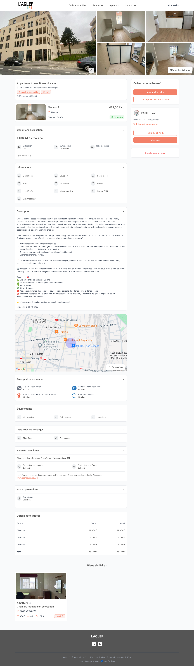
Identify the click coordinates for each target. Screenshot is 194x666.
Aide (65, 657)
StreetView (117, 367)
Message (155, 140)
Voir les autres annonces (145, 124)
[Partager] (91, 70)
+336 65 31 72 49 (155, 133)
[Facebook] (100, 644)
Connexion (173, 5)
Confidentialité (75, 657)
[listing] (26, 8)
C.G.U (85, 657)
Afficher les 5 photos (180, 70)
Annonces (98, 5)
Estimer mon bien (77, 5)
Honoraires (130, 5)
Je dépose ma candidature (155, 99)
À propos (114, 5)
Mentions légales (97, 657)
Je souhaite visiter (155, 92)
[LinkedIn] (94, 644)
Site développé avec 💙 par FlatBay (97, 661)
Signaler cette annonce (155, 153)
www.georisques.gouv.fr (27, 478)
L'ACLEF (97, 636)
